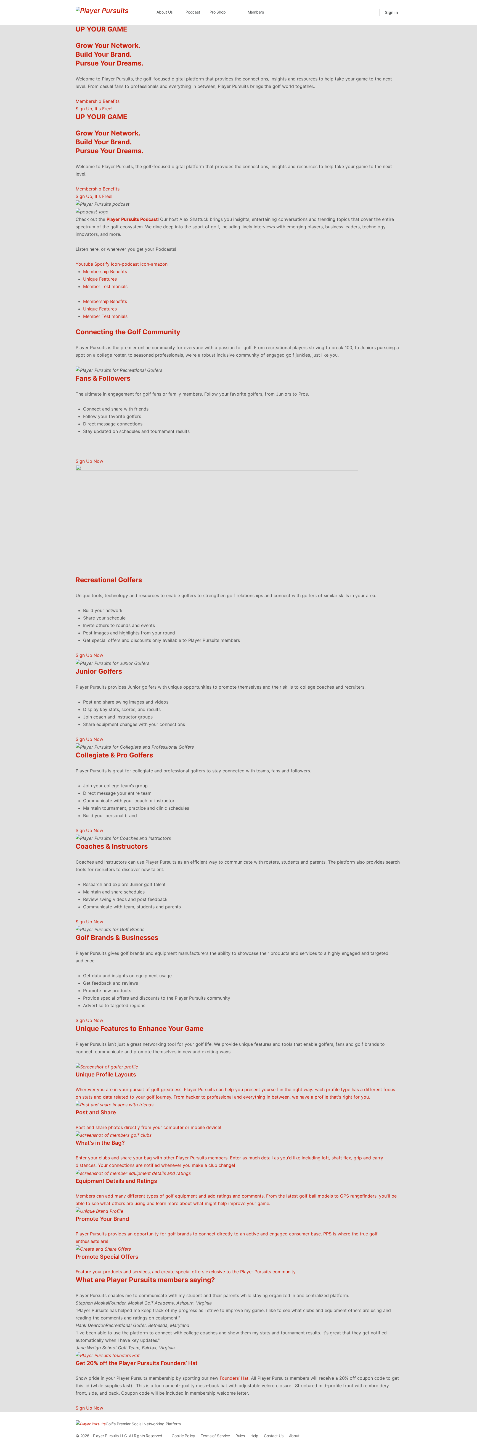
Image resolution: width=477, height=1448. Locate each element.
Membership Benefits (105, 271)
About (294, 1435)
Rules (240, 1435)
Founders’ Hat (234, 1378)
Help (254, 1435)
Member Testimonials (105, 286)
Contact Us (273, 1435)
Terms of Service (215, 1435)
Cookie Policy (183, 1435)
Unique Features (100, 279)
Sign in (391, 12)
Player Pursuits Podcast (132, 219)
